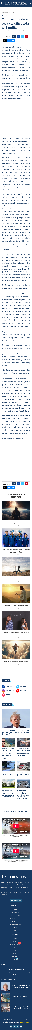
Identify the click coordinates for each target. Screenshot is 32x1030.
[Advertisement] (16, 118)
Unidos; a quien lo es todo (16, 523)
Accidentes (15, 921)
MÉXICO (15, 941)
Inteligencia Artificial (15, 918)
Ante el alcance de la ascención (16, 662)
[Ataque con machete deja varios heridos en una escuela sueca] (8, 766)
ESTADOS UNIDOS (15, 944)
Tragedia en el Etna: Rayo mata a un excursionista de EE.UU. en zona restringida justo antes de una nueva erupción (8, 753)
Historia (15, 909)
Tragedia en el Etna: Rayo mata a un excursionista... (21, 997)
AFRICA (15, 953)
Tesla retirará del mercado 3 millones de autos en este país (23, 774)
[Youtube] (21, 1026)
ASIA (15, 950)
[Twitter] (14, 1026)
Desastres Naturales (15, 924)
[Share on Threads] (5, 40)
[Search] (30, 3)
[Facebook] (11, 1026)
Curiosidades (15, 912)
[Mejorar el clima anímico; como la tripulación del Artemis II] (16, 537)
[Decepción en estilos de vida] (16, 566)
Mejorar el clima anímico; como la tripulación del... (16, 551)
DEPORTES (15, 956)
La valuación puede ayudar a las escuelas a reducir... (21, 1008)
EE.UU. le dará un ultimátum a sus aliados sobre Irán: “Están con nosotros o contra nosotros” (8, 793)
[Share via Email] (13, 40)
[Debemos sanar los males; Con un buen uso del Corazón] (16, 620)
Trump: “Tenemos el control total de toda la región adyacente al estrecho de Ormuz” (15, 732)
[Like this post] (14, 36)
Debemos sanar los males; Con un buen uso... (16, 634)
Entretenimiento (15, 915)
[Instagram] (17, 1026)
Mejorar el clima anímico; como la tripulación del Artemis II (16, 974)
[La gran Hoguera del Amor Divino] (16, 593)
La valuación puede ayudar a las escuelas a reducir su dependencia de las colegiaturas (23, 752)
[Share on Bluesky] (9, 40)
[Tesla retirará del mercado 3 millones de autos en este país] (23, 766)
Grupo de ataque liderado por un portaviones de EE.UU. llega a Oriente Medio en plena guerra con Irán (23, 794)
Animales (15, 927)
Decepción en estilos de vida (16, 579)
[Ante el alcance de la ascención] (16, 649)
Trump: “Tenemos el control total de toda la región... (21, 986)
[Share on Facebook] (18, 36)
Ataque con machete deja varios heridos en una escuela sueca (8, 774)
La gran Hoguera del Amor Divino (16, 606)
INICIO (3, 10)
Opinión (11, 10)
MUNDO (15, 938)
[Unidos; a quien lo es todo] (16, 510)
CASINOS (15, 960)
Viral (15, 930)
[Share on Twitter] (22, 36)
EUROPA (15, 947)
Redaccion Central (7, 31)
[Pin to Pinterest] (26, 36)
